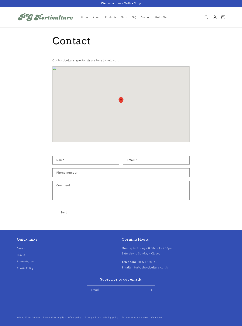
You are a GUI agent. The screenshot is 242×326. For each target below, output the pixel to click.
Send (64, 212)
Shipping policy (110, 317)
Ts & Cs (21, 255)
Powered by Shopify (54, 317)
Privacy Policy (25, 261)
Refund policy (74, 317)
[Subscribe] (151, 289)
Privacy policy (92, 317)
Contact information (151, 317)
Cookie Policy (25, 268)
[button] (206, 17)
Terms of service (130, 317)
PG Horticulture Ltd (34, 317)
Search (21, 248)
